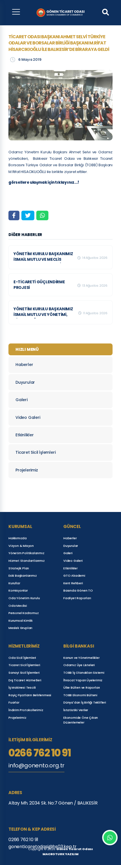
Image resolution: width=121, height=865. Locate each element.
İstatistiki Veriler (75, 710)
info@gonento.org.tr (36, 765)
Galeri (21, 400)
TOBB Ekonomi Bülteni (80, 695)
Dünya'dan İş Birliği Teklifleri (84, 702)
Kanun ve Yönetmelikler (81, 657)
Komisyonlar (18, 590)
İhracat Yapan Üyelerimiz (82, 680)
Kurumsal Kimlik (20, 620)
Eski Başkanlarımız (22, 575)
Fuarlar (13, 702)
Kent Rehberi (73, 583)
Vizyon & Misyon (21, 545)
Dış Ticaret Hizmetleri (24, 680)
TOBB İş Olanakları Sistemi (83, 672)
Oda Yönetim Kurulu (24, 598)
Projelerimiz (26, 470)
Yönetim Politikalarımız (26, 553)
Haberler (24, 364)
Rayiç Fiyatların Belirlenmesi (29, 695)
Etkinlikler (24, 435)
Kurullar (14, 583)
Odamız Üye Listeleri (79, 665)
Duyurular (25, 382)
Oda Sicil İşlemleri (22, 657)
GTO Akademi (74, 575)
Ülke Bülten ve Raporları (81, 687)
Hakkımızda (17, 538)
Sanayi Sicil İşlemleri (24, 672)
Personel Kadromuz (23, 613)
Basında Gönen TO (78, 590)
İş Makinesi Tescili (22, 687)
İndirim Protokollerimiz (25, 710)
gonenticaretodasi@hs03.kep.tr (42, 846)
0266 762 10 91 (39, 753)
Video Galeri (27, 417)
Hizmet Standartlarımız (26, 560)
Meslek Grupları (20, 628)
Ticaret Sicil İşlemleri (35, 452)
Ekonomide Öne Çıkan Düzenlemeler (80, 720)
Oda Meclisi (17, 605)
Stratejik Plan (18, 568)
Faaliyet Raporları (77, 598)
